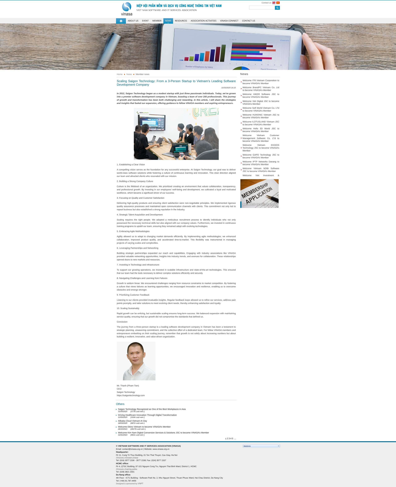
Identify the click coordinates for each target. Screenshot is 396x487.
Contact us (266, 3)
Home (120, 74)
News (129, 74)
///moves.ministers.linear (127, 458)
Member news (142, 74)
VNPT (140, 483)
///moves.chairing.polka (126, 469)
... (235, 438)
